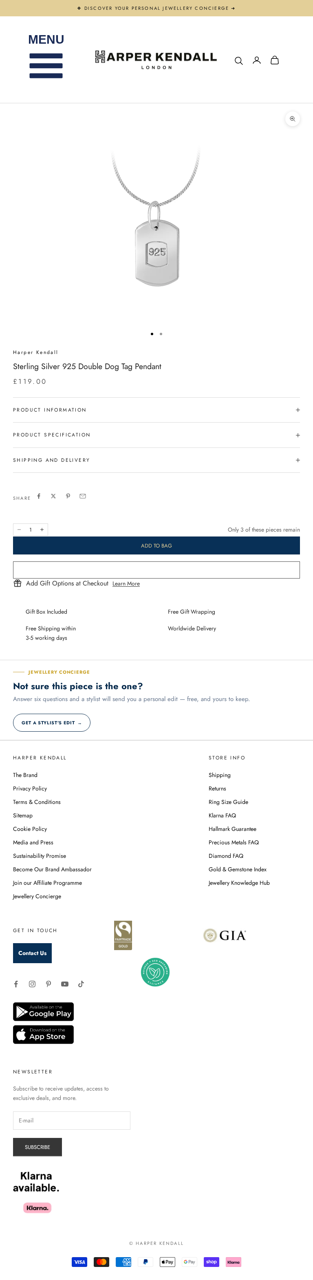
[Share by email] (82, 496)
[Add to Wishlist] (156, 570)
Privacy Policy (30, 788)
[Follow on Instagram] (32, 984)
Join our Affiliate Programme (47, 883)
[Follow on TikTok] (81, 984)
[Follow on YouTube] (65, 984)
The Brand (25, 775)
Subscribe (37, 1147)
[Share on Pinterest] (68, 496)
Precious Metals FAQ (234, 842)
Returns (217, 788)
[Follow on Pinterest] (48, 984)
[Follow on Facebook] (16, 984)
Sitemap (23, 815)
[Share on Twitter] (53, 496)
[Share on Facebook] (38, 496)
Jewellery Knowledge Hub (239, 883)
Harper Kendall (36, 352)
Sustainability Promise (39, 856)
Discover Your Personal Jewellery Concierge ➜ (160, 8)
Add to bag (156, 546)
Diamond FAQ (226, 856)
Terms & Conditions (37, 802)
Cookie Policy (30, 829)
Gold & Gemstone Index (238, 869)
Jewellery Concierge (37, 896)
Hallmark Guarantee (232, 829)
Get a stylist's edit (52, 722)
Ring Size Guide (228, 802)
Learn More (126, 583)
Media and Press (33, 842)
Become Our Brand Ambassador (52, 869)
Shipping (220, 775)
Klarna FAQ (222, 815)
